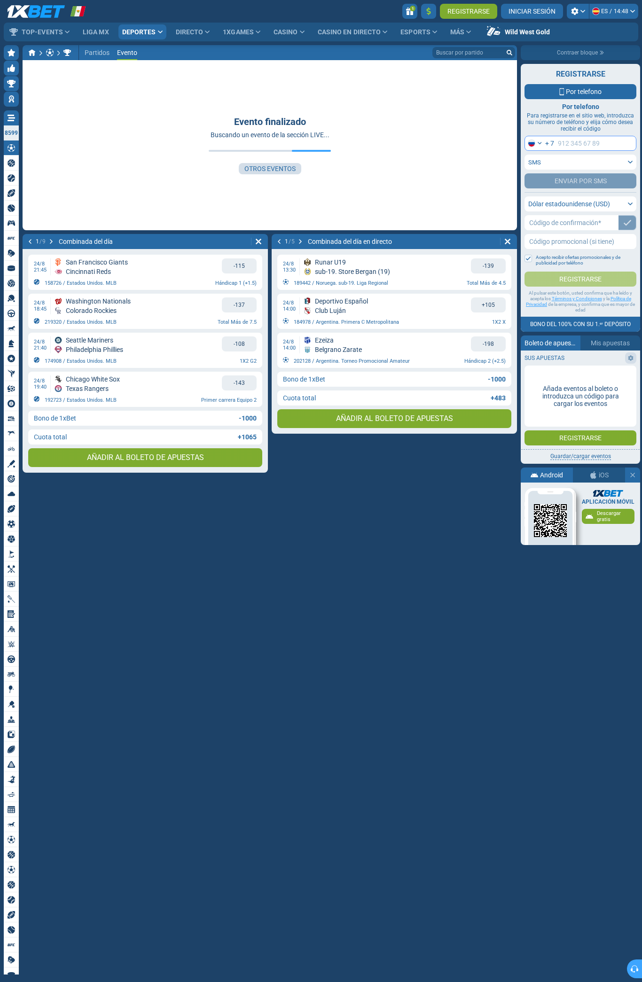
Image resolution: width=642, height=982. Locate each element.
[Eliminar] (258, 241)
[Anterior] (30, 241)
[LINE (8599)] (32, 52)
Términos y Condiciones (577, 298)
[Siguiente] (51, 241)
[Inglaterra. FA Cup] (67, 52)
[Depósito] (428, 11)
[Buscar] (509, 52)
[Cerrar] (632, 475)
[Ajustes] (578, 11)
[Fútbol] (49, 52)
